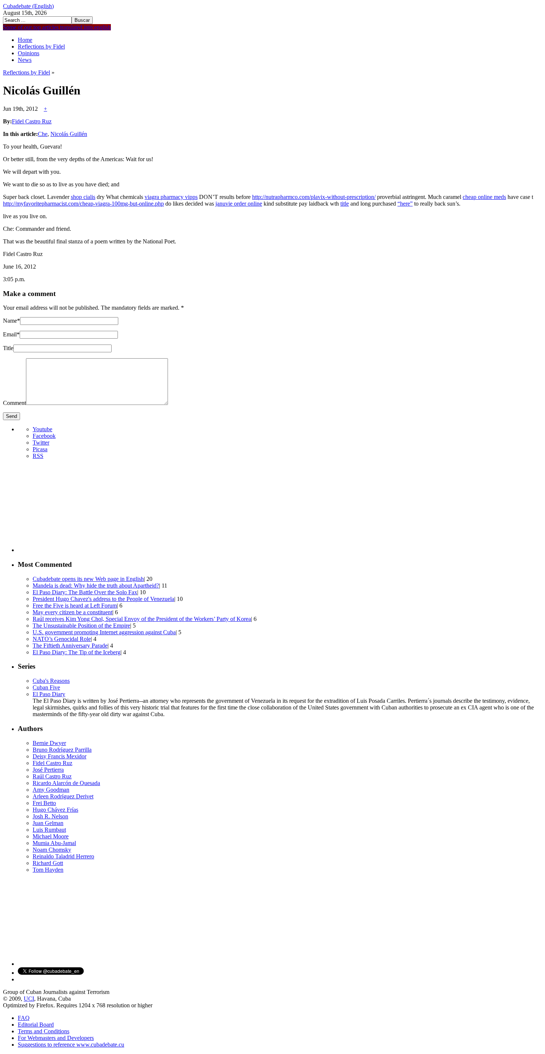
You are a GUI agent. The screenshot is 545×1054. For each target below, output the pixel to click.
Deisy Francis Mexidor (59, 756)
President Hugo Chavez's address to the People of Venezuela (103, 599)
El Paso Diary (49, 694)
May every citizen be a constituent (72, 612)
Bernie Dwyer (49, 743)
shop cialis (83, 197)
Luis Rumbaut (49, 830)
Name (10, 320)
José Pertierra (48, 770)
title (344, 203)
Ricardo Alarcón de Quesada (66, 783)
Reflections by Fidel (41, 46)
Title (8, 348)
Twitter (41, 442)
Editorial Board (36, 1024)
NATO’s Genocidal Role (62, 639)
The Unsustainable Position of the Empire (81, 625)
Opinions (28, 53)
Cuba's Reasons (51, 681)
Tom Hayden (48, 870)
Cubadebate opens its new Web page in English (88, 579)
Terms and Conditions (43, 1031)
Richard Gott (48, 863)
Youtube (42, 429)
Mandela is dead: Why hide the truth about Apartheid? (96, 585)
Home (25, 40)
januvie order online (238, 203)
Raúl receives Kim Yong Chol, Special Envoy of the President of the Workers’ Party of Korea (142, 619)
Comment (14, 403)
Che (42, 134)
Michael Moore (51, 836)
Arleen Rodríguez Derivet (63, 796)
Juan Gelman (48, 823)
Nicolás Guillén (68, 134)
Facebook (44, 436)
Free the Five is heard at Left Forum (75, 605)
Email (10, 334)
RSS (38, 456)
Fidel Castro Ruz (52, 763)
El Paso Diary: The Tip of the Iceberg (76, 652)
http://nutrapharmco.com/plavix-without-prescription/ (314, 197)
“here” (405, 203)
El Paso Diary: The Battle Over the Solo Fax (85, 592)
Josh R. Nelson (50, 816)
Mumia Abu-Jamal (54, 843)
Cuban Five (46, 687)
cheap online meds (484, 197)
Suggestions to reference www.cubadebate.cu (71, 1044)
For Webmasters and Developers (56, 1038)
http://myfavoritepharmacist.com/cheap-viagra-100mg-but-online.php (83, 203)
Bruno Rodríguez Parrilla (62, 750)
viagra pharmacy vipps (171, 197)
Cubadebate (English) (28, 6)
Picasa (40, 449)
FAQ (24, 1018)
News (25, 60)
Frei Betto (44, 803)
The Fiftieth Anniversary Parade (70, 645)
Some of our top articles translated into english (57, 27)
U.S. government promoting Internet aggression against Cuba (104, 632)
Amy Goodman (51, 790)
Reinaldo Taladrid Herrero (63, 856)
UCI (29, 998)
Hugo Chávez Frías (55, 810)
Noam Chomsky (52, 850)
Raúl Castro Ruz (52, 776)
